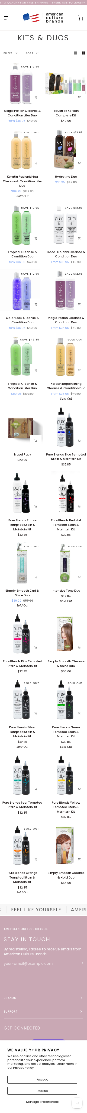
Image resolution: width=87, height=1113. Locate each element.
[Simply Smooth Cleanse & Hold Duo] (65, 845)
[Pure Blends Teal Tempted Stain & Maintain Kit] (21, 775)
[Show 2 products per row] (83, 53)
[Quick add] (36, 97)
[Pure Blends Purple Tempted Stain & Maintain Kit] (21, 492)
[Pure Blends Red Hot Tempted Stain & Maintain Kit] (65, 492)
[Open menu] (11, 17)
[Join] (79, 963)
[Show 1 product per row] (75, 53)
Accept (42, 1079)
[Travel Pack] (21, 427)
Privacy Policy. (23, 1067)
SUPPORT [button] (11, 1012)
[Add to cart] (79, 97)
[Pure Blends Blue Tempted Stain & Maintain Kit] (65, 427)
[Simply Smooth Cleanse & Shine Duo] (65, 633)
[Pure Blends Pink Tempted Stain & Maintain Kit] (21, 633)
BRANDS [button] (10, 998)
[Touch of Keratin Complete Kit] (65, 83)
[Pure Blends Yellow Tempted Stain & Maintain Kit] (65, 775)
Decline (42, 1091)
